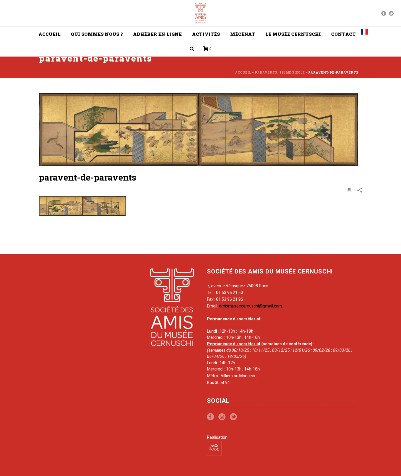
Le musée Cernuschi (293, 34)
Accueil (49, 34)
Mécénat (242, 34)
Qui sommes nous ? (97, 34)
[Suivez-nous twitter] (233, 417)
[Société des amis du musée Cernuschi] (200, 13)
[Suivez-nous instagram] (221, 417)
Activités (206, 34)
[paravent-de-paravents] (200, 129)
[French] (364, 34)
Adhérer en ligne (157, 34)
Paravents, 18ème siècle (280, 72)
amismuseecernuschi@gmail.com (250, 306)
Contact (343, 34)
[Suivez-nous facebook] (210, 417)
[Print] (349, 190)
